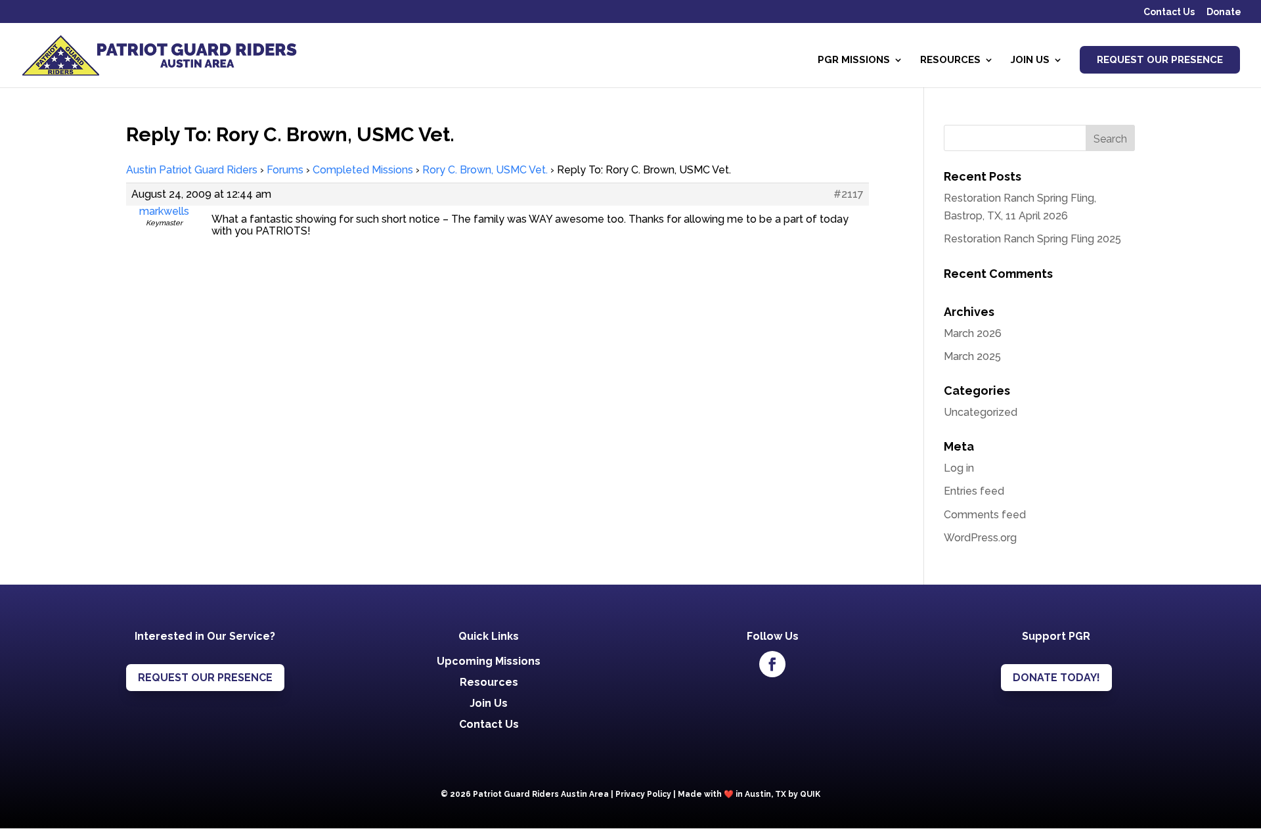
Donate (1223, 12)
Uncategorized (980, 412)
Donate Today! (1056, 677)
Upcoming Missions (489, 661)
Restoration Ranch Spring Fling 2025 (1032, 239)
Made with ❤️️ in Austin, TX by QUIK (749, 794)
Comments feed (985, 514)
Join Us (1030, 60)
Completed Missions (363, 170)
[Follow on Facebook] (772, 664)
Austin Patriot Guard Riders (191, 170)
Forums (285, 170)
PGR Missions (854, 60)
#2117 (848, 194)
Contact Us (1169, 12)
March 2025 (972, 356)
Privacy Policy (643, 794)
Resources (950, 60)
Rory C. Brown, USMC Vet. (485, 170)
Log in (959, 468)
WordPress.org (980, 537)
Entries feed (974, 491)
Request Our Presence (1160, 60)
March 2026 (973, 333)
